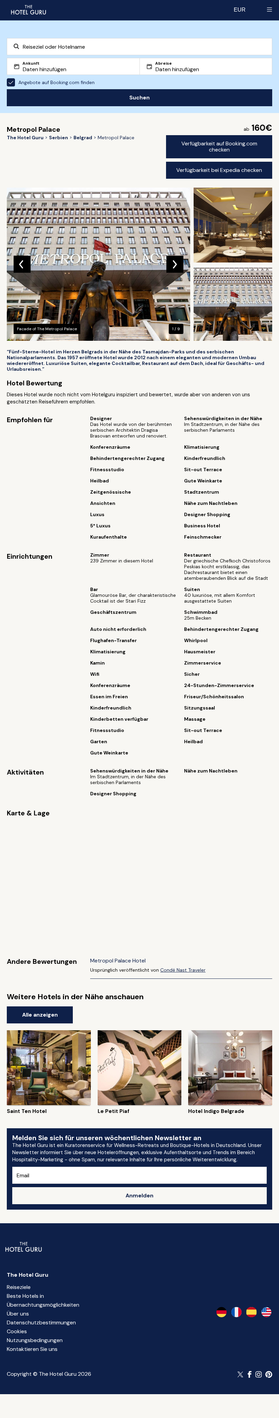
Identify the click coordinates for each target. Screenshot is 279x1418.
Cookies (17, 1331)
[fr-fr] (236, 1312)
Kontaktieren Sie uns (32, 1349)
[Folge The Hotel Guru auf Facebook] (250, 1374)
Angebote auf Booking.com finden (56, 82)
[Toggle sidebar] (269, 9)
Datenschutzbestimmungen (41, 1322)
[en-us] (266, 1312)
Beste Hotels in (25, 1296)
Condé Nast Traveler (183, 970)
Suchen (139, 97)
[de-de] (221, 1312)
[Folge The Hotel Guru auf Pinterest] (268, 1374)
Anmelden (139, 1195)
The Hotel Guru (27, 1274)
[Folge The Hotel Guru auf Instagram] (258, 1374)
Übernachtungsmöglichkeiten (43, 1304)
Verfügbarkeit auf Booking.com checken (219, 146)
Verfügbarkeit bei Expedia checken (219, 170)
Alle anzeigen (40, 1014)
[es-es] (251, 1312)
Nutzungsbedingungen (35, 1340)
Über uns (18, 1313)
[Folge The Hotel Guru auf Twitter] (240, 1374)
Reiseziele (19, 1287)
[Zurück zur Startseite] (28, 9)
